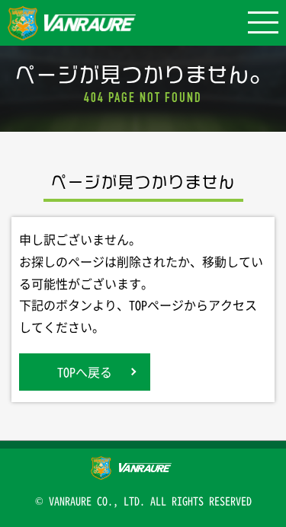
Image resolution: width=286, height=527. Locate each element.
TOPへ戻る (84, 372)
